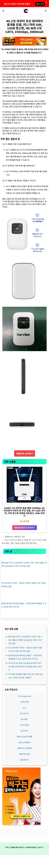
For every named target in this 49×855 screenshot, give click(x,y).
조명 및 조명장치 (24, 742)
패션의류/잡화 (24, 754)
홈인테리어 (24, 759)
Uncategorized (24, 696)
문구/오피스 (24, 713)
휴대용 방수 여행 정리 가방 (15, 536)
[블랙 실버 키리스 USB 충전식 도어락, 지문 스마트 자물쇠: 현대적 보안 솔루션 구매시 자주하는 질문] (24, 557)
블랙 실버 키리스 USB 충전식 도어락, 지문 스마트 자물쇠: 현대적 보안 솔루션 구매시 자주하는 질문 (25, 640)
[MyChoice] (25, 10)
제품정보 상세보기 (24, 453)
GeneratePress (35, 851)
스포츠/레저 (24, 725)
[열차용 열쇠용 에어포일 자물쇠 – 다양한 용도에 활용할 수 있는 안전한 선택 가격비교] (24, 598)
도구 (24, 707)
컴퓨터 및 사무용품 (24, 748)
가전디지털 (24, 702)
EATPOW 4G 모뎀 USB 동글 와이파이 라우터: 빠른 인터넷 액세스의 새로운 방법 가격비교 (25, 666)
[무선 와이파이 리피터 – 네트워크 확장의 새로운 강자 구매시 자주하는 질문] (24, 578)
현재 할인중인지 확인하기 (24, 527)
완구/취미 (24, 731)
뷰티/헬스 (24, 719)
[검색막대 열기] (3, 10)
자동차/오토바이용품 (24, 736)
